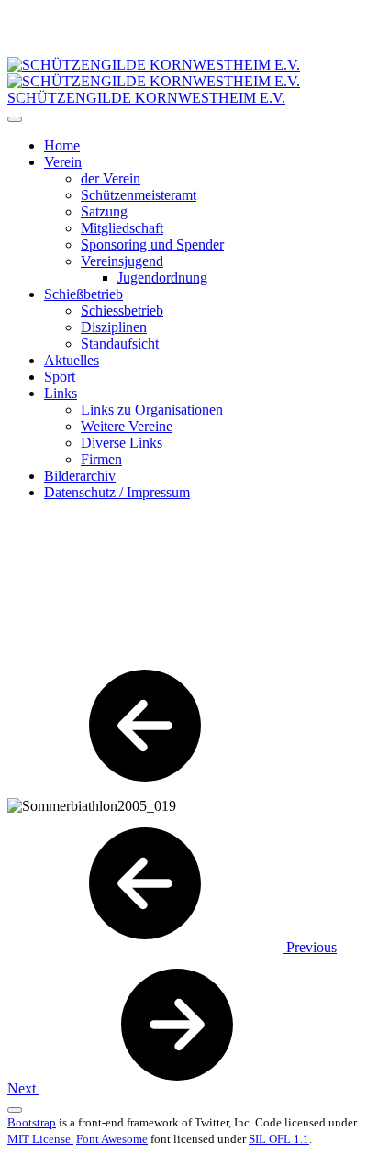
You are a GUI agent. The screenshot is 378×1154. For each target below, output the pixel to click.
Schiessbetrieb (122, 310)
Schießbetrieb (83, 294)
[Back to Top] (14, 1110)
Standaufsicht (120, 343)
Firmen (101, 459)
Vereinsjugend (122, 261)
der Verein (110, 178)
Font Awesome (112, 1139)
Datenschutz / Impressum (117, 492)
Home (62, 145)
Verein (63, 162)
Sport (59, 376)
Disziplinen (114, 327)
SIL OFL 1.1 (279, 1139)
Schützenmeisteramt (138, 195)
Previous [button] (310, 947)
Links (60, 393)
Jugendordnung (162, 277)
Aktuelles (71, 360)
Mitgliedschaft (122, 228)
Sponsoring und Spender (152, 244)
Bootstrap (31, 1122)
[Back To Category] (145, 789)
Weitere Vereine (126, 426)
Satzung (104, 211)
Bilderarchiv (80, 475)
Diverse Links (121, 442)
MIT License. (40, 1139)
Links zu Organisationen (152, 409)
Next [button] (23, 1088)
